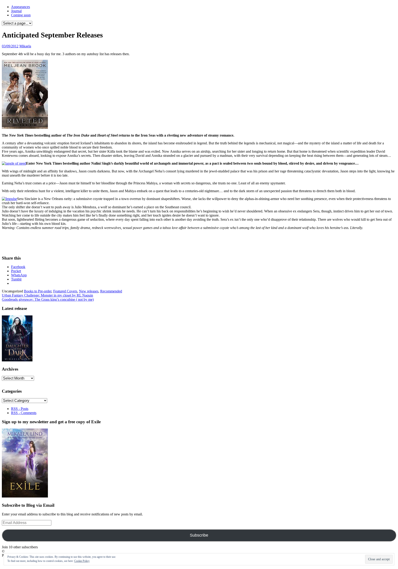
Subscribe (199, 535)
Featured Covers (65, 291)
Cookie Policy (82, 561)
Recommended (111, 291)
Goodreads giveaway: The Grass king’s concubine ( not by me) (48, 299)
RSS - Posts (19, 409)
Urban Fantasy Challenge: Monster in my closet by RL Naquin (47, 295)
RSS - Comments (23, 413)
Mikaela (25, 46)
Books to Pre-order (37, 291)
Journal (16, 11)
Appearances (20, 7)
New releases (88, 291)
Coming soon (21, 15)
